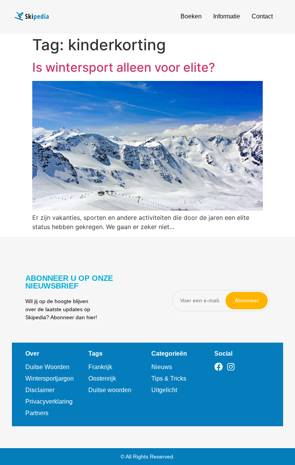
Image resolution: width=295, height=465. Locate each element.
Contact (262, 16)
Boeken (191, 16)
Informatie (226, 16)
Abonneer (247, 300)
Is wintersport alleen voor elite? (123, 67)
